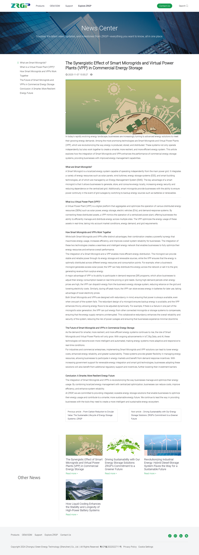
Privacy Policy (130, 547)
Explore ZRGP (84, 6)
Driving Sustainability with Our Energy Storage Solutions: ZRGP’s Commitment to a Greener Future (154, 415)
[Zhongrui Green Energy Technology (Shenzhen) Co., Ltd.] (20, 6)
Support (69, 6)
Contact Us (164, 6)
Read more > (72, 473)
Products (40, 6)
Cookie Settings (145, 547)
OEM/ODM (55, 6)
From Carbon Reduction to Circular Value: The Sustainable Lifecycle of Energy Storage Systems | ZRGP (91, 415)
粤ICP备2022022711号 (111, 547)
